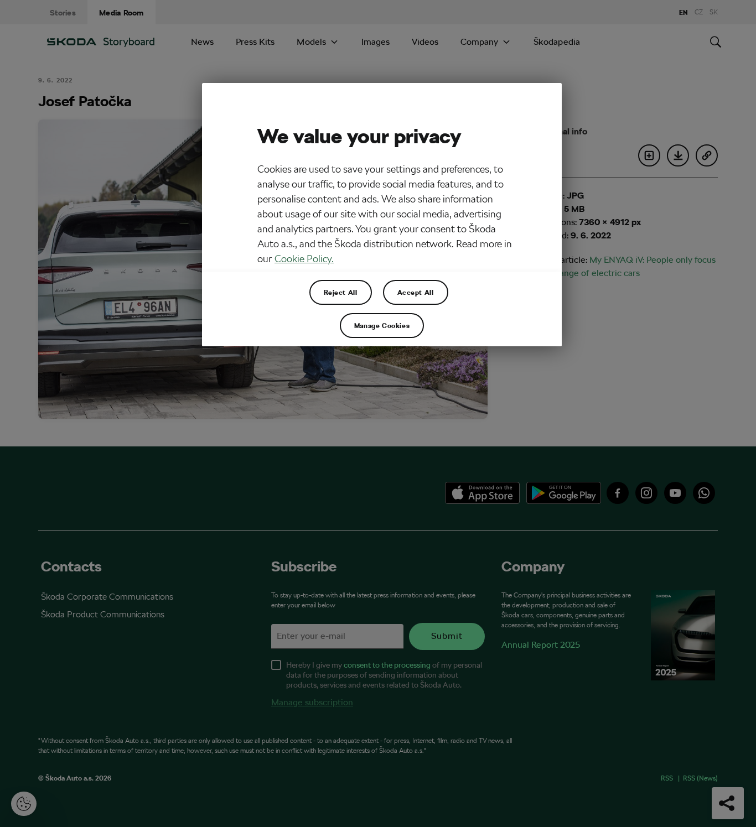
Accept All (415, 292)
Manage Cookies (382, 325)
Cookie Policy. (304, 258)
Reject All (341, 292)
